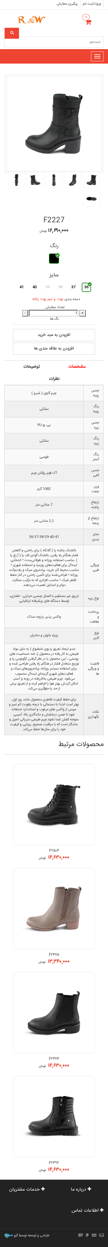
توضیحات (31, 366)
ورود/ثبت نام (92, 4)
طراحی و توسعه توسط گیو (31, 1235)
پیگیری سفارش (67, 4)
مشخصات (77, 366)
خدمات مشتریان (25, 1190)
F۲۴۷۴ (54, 1059)
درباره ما (79, 1190)
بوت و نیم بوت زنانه (47, 299)
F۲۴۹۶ (54, 1163)
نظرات (54, 378)
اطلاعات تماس (86, 1211)
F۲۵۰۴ (54, 851)
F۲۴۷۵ (54, 955)
